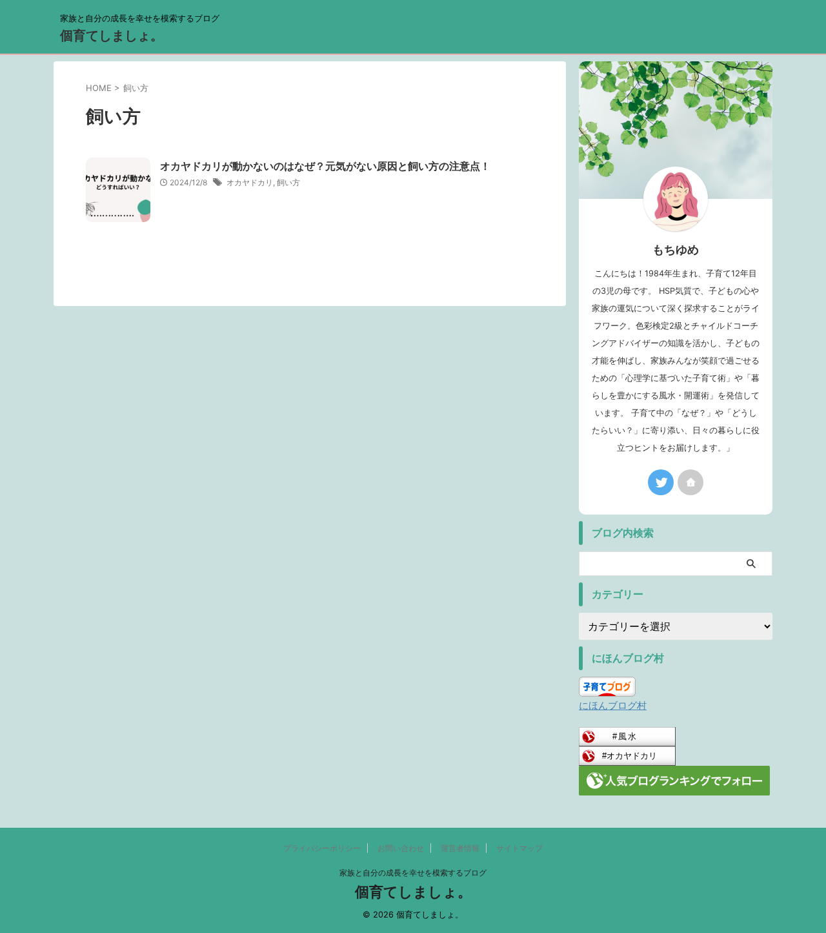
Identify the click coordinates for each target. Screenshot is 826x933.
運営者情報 (460, 848)
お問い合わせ (401, 848)
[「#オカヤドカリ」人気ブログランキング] (627, 757)
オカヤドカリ (250, 182)
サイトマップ (519, 848)
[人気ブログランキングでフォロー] (674, 787)
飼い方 (288, 182)
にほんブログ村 (613, 705)
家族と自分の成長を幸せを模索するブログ (413, 872)
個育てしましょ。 (111, 35)
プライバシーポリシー (322, 848)
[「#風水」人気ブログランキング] (627, 738)
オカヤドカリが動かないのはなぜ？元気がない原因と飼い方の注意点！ (325, 165)
